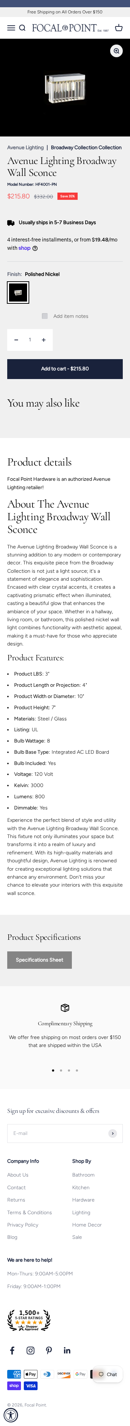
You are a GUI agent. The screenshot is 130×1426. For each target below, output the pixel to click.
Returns (16, 1200)
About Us (18, 1175)
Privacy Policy (22, 1225)
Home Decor (87, 1225)
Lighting (81, 1213)
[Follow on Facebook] (12, 1350)
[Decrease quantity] (16, 340)
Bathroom (83, 1175)
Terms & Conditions (29, 1213)
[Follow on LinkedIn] (67, 1350)
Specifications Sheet (39, 960)
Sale (77, 1237)
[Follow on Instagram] (30, 1350)
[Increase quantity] (44, 340)
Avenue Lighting (25, 147)
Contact (16, 1188)
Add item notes (70, 316)
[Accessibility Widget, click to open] (11, 1415)
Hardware (83, 1200)
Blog (12, 1237)
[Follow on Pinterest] (49, 1350)
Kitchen (81, 1188)
